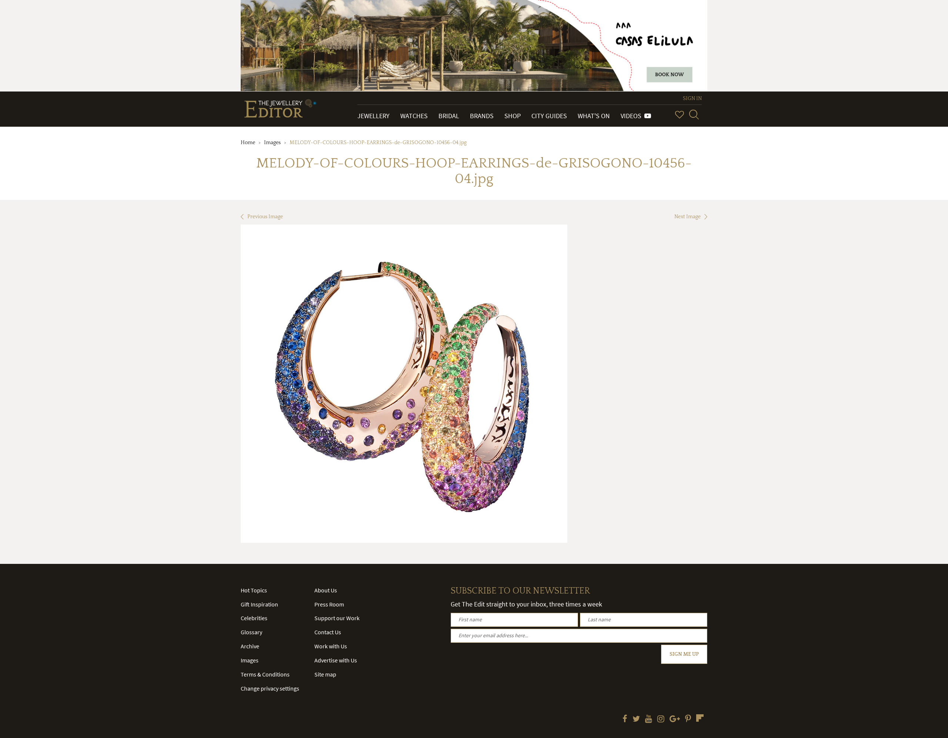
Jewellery (373, 116)
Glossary (251, 632)
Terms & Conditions (265, 674)
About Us (325, 590)
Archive (250, 646)
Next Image (687, 217)
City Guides (549, 116)
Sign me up (684, 654)
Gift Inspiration (259, 604)
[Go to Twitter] (636, 719)
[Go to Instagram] (660, 719)
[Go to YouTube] (648, 719)
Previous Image (265, 217)
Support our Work (337, 618)
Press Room (329, 604)
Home (248, 143)
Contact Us (327, 632)
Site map (325, 674)
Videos (632, 116)
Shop (512, 116)
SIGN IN (692, 99)
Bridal (448, 116)
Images (272, 143)
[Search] (694, 114)
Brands (482, 116)
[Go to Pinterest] (688, 719)
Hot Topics (254, 590)
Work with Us (330, 646)
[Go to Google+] (675, 719)
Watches (414, 116)
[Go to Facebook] (624, 719)
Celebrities (254, 618)
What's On (594, 116)
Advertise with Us (335, 660)
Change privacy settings (270, 688)
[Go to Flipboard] (700, 718)
